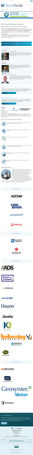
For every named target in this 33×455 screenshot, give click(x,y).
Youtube (18, 451)
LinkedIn (17, 451)
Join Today (4, 423)
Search (31, 9)
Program (16, 42)
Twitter (15, 451)
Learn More (9, 92)
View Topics (9, 103)
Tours (16, 44)
